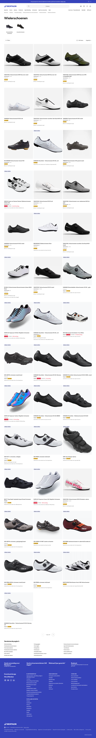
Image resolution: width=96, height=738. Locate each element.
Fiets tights (36, 646)
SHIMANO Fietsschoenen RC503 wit (13, 118)
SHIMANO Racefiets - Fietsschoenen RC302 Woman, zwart (47, 375)
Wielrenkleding (7, 644)
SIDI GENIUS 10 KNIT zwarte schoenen (43, 541)
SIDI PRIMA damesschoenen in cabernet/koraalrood (76, 541)
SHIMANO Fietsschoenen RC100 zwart (73, 118)
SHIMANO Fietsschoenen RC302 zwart (14, 243)
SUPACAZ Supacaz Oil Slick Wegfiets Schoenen (16, 332)
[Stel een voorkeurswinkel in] (80, 6)
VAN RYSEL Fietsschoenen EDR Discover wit (45, 74)
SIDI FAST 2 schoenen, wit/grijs (12, 456)
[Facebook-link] (5, 680)
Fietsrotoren (66, 649)
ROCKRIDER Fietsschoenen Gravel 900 (14, 160)
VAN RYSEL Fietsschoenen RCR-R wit (43, 201)
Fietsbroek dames (8, 655)
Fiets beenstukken (8, 647)
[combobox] (89, 40)
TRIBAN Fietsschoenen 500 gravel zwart (73, 160)
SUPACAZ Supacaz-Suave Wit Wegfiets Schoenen (47, 499)
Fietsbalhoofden (38, 651)
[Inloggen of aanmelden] (87, 6)
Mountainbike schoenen (9, 33)
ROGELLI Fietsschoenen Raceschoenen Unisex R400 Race (18, 288)
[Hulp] (84, 6)
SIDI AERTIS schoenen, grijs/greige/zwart (15, 541)
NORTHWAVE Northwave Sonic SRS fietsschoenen (76, 582)
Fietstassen (36, 649)
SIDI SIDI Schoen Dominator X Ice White (73, 332)
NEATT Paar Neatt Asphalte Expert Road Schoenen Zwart (17, 500)
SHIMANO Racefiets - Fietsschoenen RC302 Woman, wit (18, 624)
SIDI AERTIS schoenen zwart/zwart (13, 375)
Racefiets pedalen (8, 651)
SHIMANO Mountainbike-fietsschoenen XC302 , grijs (76, 287)
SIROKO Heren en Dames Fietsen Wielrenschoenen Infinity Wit (17, 202)
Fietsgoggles (37, 644)
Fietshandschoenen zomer (40, 653)
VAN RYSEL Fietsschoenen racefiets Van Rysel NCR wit (48, 118)
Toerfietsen (66, 647)
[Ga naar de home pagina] (10, 6)
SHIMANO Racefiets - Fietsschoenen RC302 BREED (47, 416)
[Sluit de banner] (91, 2)
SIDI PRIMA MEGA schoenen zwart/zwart (14, 582)
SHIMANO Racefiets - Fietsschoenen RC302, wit (46, 160)
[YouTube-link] (8, 680)
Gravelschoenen (20, 32)
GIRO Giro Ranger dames (69, 456)
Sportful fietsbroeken (69, 646)
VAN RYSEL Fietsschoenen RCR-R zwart (44, 287)
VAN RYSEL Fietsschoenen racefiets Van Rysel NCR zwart (76, 244)
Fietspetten (36, 647)
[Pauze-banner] (89, 2)
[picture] (18, 58)
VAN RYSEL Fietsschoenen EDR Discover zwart (16, 74)
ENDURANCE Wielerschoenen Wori (42, 243)
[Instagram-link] (11, 680)
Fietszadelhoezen (68, 651)
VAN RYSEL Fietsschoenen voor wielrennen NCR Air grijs (76, 202)
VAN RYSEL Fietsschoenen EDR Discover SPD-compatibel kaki (75, 75)
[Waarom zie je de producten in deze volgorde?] (77, 40)
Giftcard (89, 10)
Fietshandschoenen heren (10, 646)
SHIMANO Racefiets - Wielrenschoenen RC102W (75, 416)
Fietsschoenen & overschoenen (71, 644)
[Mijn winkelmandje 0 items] (90, 6)
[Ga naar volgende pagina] (53, 634)
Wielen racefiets (67, 653)
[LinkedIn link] (14, 680)
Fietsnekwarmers (38, 655)
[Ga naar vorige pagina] (42, 634)
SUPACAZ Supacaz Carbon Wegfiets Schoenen (16, 416)
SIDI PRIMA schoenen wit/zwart (42, 456)
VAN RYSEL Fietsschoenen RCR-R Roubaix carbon (76, 499)
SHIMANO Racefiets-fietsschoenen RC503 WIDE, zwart (77, 375)
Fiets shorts (7, 653)
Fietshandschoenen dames (10, 649)
